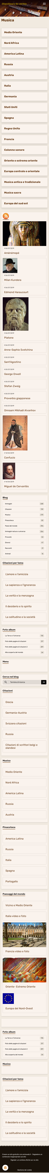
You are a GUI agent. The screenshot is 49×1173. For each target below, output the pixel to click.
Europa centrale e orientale (22, 171)
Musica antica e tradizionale (22, 182)
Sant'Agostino (12, 361)
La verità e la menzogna (19, 595)
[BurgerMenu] (44, 4)
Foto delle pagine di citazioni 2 (24, 647)
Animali (24, 554)
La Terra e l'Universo (24, 636)
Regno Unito (12, 128)
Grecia (9, 702)
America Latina (14, 53)
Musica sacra (12, 192)
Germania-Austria (16, 712)
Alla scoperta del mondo (24, 652)
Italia (7, 85)
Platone (8, 337)
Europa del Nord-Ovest (19, 1008)
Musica (24, 515)
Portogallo (11, 881)
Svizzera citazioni (15, 723)
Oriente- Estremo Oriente (20, 986)
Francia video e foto (17, 951)
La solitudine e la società (20, 617)
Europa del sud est (16, 203)
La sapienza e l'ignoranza (20, 584)
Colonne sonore (14, 149)
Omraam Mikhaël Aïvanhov (20, 410)
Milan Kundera (12, 280)
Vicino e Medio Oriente (18, 905)
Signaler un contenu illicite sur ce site (24, 1160)
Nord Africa (11, 42)
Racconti (24, 548)
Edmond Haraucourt (16, 292)
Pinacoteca (24, 520)
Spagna (9, 117)
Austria (9, 75)
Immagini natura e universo (24, 531)
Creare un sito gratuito (10, 1154)
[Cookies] (5, 1168)
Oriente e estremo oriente (21, 160)
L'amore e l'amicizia (16, 574)
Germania (10, 96)
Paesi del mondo (24, 526)
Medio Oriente (13, 32)
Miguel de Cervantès (16, 486)
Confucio (9, 457)
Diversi (24, 542)
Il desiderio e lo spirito (18, 606)
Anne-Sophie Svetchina (18, 349)
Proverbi (24, 537)
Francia (9, 139)
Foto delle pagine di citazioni (24, 641)
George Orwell (12, 374)
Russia (8, 64)
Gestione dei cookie (24, 1170)
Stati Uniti (10, 107)
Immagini (24, 504)
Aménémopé (11, 252)
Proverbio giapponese (17, 398)
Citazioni (24, 509)
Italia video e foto (15, 916)
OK (44, 682)
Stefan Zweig (12, 386)
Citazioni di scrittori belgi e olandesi (21, 746)
